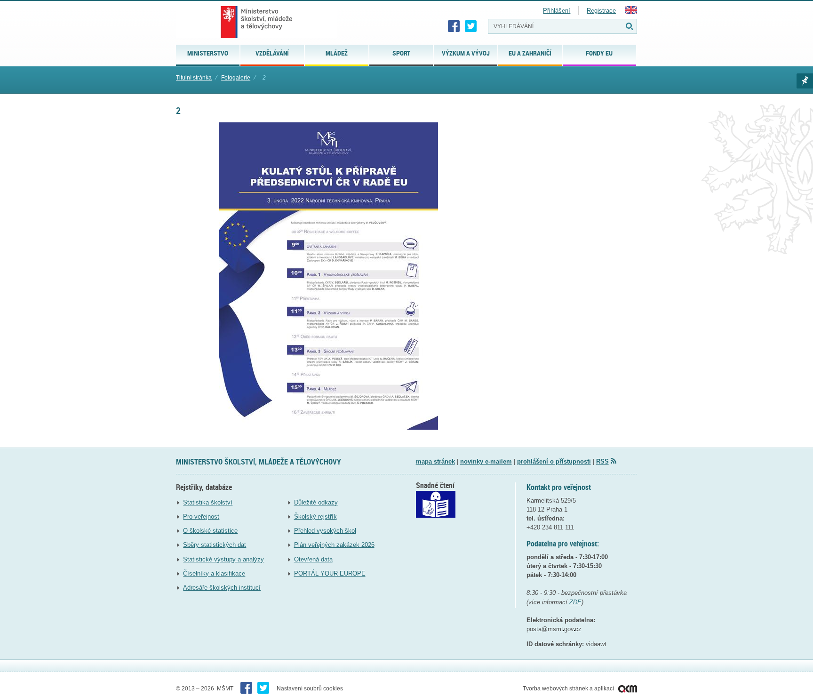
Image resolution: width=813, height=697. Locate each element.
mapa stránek (435, 461)
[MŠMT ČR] (256, 22)
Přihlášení (556, 10)
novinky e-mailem (486, 461)
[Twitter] (471, 26)
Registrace (601, 10)
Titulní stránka (194, 77)
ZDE (575, 602)
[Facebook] (454, 26)
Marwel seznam (805, 80)
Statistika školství (207, 502)
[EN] (631, 12)
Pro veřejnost (201, 516)
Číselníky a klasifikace (214, 573)
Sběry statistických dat (214, 544)
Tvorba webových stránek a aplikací (569, 688)
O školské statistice (210, 530)
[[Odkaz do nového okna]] (435, 515)
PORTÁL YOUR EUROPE (330, 573)
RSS (602, 461)
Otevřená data (313, 559)
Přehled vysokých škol (325, 530)
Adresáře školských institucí (222, 587)
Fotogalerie (235, 77)
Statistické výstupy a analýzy (223, 559)
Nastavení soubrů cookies (310, 688)
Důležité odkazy (316, 502)
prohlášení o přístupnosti (554, 461)
